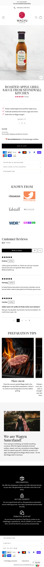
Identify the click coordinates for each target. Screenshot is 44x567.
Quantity (22, 119)
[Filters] (35, 250)
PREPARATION (9, 171)
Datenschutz (25, 561)
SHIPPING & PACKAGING (13, 162)
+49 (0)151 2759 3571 (23, 8)
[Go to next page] (30, 320)
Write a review (17, 250)
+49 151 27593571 (26, 521)
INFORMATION (9, 538)
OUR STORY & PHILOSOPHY (14, 167)
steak (41, 393)
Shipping (12, 134)
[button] (19, 97)
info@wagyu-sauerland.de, (11, 521)
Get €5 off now (10, 548)
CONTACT (7, 543)
